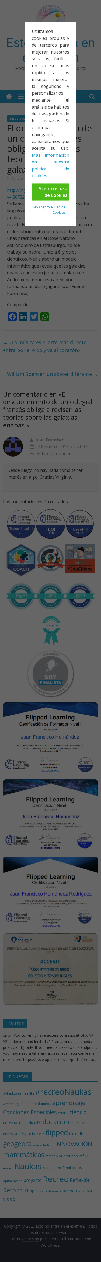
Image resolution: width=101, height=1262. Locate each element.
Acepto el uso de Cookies (53, 192)
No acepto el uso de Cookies (49, 210)
